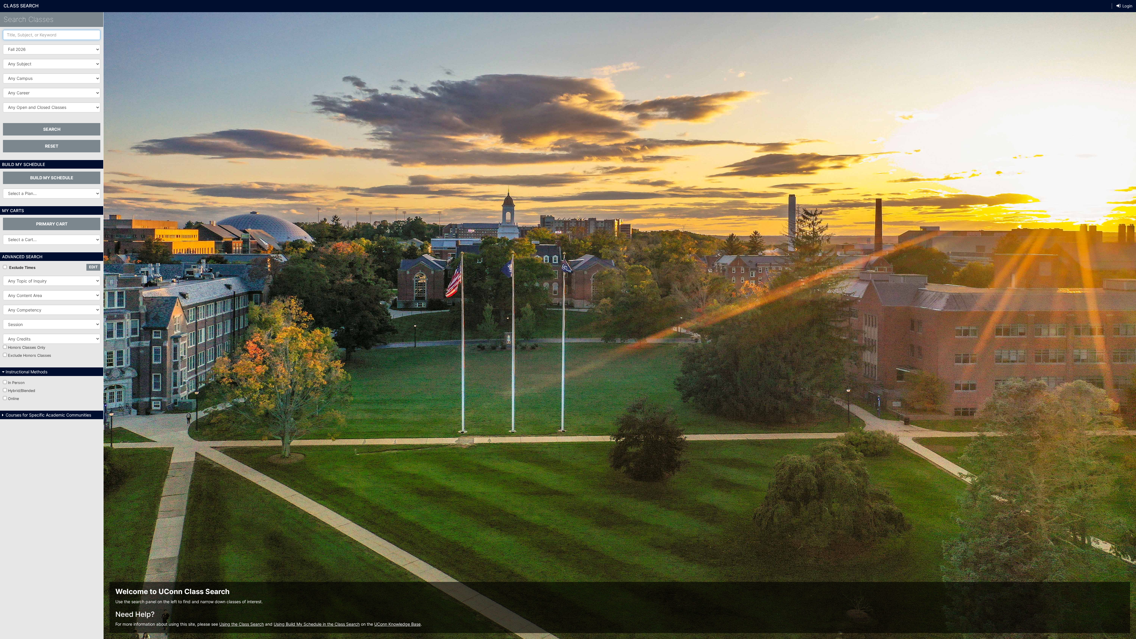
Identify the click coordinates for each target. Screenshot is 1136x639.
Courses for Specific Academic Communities (47, 414)
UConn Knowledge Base (397, 624)
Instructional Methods (25, 371)
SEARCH (51, 129)
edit (93, 267)
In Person (16, 382)
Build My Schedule (51, 177)
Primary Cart (51, 223)
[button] (51, 64)
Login (1126, 6)
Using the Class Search (241, 624)
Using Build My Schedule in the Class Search (317, 624)
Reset (51, 146)
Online (13, 398)
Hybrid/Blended (21, 390)
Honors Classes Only (26, 347)
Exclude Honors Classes (29, 355)
